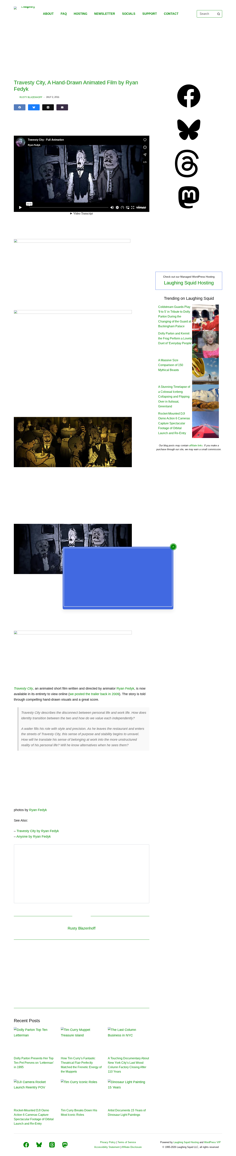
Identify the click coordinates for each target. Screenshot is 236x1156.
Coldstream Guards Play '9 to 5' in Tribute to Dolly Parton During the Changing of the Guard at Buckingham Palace (174, 316)
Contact (171, 13)
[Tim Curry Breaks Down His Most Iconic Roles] (81, 1091)
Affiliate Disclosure (132, 1147)
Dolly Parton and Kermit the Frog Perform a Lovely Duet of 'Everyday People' (175, 338)
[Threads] (48, 107)
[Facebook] (19, 107)
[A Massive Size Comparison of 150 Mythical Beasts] (205, 370)
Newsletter (104, 13)
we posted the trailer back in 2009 (94, 694)
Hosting (80, 13)
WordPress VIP (212, 1142)
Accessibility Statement (107, 1147)
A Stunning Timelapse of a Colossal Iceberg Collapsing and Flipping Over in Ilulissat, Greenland (174, 396)
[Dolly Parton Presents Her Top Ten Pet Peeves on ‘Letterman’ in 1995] (34, 1038)
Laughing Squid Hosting (189, 283)
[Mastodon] (188, 210)
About (48, 13)
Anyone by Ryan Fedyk (33, 836)
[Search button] (218, 13)
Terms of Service (127, 1142)
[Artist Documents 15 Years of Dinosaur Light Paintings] (128, 1091)
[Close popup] (173, 546)
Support (149, 13)
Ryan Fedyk (125, 688)
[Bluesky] (34, 107)
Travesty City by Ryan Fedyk (38, 831)
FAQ (64, 13)
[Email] (62, 107)
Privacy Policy (108, 1142)
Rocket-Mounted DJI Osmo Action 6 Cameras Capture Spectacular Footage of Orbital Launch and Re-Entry (174, 423)
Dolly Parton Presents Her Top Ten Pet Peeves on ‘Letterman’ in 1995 (34, 1063)
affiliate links (196, 445)
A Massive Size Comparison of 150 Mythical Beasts (170, 365)
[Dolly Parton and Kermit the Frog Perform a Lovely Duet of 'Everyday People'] (205, 344)
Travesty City (23, 688)
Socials (128, 13)
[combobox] (206, 14)
